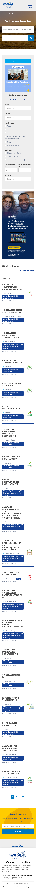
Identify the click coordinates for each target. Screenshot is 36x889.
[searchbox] (14, 38)
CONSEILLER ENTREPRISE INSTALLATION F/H (13, 458)
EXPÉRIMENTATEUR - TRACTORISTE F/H (11, 699)
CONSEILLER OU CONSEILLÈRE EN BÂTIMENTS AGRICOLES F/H (12, 594)
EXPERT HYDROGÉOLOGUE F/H (11, 407)
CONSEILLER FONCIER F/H (11, 676)
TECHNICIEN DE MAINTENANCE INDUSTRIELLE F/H (10, 652)
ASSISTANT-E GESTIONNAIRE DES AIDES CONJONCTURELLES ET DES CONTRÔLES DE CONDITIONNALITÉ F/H (12, 512)
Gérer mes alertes (28, 270)
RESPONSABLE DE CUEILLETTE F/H (9, 724)
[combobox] (15, 38)
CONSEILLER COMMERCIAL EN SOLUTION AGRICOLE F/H (12, 287)
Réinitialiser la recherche (18, 100)
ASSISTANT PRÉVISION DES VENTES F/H (11, 573)
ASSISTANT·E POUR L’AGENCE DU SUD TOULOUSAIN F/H (10, 748)
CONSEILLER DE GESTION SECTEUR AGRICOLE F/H (12, 311)
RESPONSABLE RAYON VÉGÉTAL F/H (11, 384)
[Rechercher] (31, 38)
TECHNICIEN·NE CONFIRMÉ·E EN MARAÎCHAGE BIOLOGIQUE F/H (9, 432)
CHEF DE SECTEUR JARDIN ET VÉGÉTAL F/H (12, 361)
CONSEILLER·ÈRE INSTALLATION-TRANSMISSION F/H (10, 335)
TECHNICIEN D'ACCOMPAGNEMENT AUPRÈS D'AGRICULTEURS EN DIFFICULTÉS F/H (11, 545)
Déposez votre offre (18, 61)
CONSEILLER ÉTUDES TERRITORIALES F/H (11, 772)
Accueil (4, 14)
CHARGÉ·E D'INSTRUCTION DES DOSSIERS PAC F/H (10, 482)
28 (23, 797)
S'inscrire (18, 831)
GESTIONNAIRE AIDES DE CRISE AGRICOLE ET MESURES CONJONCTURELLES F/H (12, 623)
